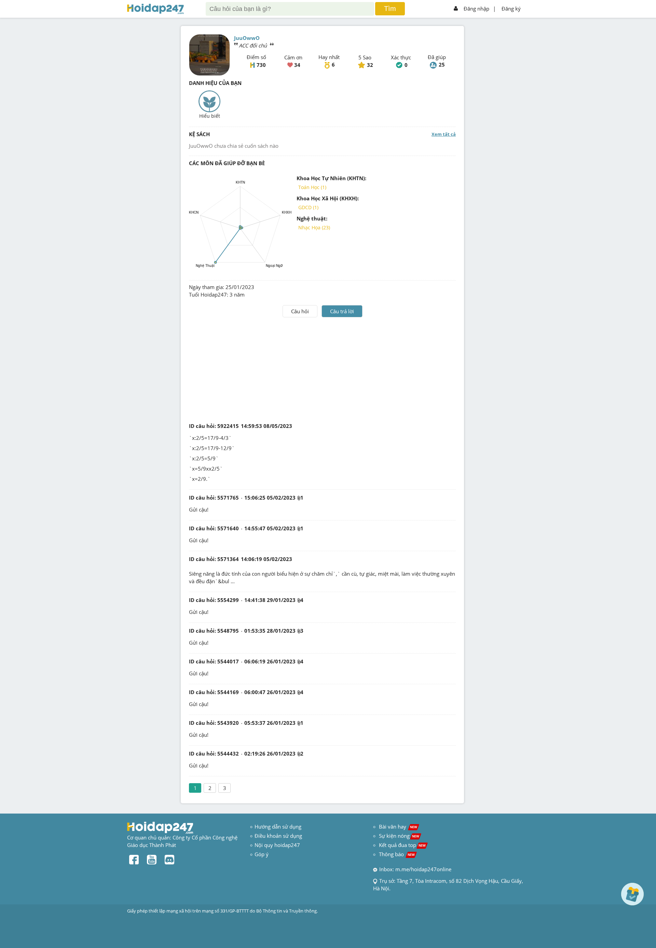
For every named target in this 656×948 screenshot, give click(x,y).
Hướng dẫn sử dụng (278, 826)
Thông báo (397, 854)
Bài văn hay (397, 826)
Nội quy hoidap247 (277, 845)
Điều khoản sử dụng (278, 835)
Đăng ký (511, 8)
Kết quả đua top (402, 845)
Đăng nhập (476, 8)
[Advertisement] (322, 368)
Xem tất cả (444, 134)
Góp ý (262, 854)
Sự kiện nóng (399, 835)
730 (261, 64)
